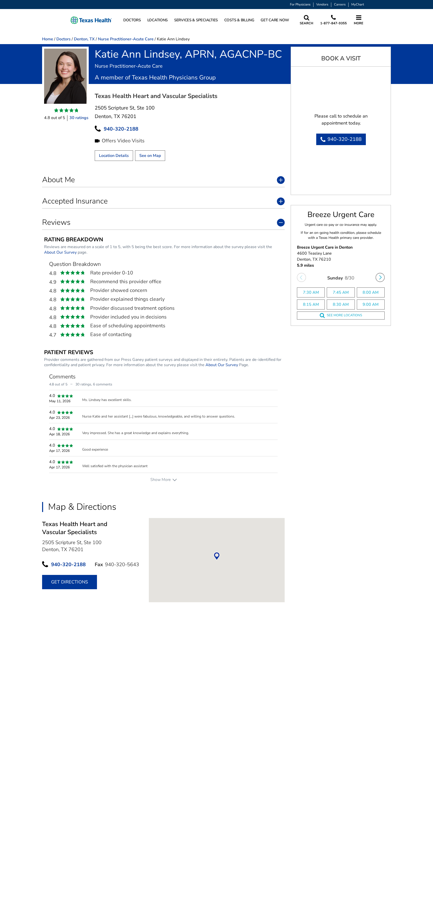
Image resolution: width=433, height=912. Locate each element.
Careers (340, 5)
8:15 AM (311, 304)
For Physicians (300, 5)
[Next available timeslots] (380, 277)
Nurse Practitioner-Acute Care (126, 39)
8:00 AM (371, 292)
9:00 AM (371, 304)
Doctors (63, 39)
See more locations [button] (344, 315)
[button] (91, 20)
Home (47, 39)
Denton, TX (84, 39)
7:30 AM (311, 292)
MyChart (357, 5)
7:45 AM (341, 292)
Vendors (322, 5)
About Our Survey (60, 252)
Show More (160, 479)
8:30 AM (341, 304)
